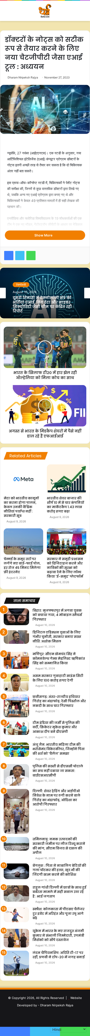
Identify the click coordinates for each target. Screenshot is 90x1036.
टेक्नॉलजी (21, 287)
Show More (43, 235)
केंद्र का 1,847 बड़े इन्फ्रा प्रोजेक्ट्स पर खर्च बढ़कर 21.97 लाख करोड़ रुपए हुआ (43, 305)
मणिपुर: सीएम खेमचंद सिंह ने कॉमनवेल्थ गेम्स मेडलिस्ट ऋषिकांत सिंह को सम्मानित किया (59, 658)
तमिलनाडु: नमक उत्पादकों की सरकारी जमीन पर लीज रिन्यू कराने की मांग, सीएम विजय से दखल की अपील (59, 846)
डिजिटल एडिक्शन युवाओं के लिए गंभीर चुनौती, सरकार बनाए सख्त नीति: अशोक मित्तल (57, 637)
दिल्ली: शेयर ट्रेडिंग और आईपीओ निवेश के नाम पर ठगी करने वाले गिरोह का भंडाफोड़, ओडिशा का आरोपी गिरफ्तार (56, 798)
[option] (45, 293)
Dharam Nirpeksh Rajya (23, 77)
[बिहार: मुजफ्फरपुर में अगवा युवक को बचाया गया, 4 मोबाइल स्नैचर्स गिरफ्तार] (16, 616)
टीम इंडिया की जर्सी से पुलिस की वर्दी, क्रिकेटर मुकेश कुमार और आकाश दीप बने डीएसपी (56, 727)
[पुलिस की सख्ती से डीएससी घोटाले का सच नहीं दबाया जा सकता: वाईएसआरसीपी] (16, 775)
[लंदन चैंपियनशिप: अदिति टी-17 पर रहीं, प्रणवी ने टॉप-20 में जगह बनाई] (16, 963)
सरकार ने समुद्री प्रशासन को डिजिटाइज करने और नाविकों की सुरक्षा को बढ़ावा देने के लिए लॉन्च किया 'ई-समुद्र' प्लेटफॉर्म (65, 568)
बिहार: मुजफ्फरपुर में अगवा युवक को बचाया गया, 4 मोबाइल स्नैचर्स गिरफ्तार (57, 615)
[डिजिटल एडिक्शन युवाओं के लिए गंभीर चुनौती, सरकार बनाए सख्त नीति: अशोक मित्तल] (16, 637)
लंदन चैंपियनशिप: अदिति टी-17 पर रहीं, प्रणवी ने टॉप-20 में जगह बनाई (59, 955)
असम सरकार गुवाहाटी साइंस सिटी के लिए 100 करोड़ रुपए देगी (58, 678)
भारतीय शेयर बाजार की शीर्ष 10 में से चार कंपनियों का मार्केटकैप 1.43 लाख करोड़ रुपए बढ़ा (65, 505)
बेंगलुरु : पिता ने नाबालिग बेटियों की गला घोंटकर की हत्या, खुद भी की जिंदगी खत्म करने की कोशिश (59, 870)
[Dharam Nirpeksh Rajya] (45, 11)
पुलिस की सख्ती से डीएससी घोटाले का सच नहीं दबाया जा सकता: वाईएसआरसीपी (58, 770)
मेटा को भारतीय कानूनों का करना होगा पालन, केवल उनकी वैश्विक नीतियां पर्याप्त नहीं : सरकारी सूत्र (21, 507)
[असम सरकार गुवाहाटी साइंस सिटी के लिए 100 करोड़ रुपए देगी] (16, 682)
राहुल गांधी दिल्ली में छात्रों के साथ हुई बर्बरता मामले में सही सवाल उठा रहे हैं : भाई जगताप (59, 892)
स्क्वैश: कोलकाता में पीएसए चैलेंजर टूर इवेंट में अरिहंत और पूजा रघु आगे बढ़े (58, 913)
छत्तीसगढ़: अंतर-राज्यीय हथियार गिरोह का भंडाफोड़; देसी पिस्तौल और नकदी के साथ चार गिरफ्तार (59, 701)
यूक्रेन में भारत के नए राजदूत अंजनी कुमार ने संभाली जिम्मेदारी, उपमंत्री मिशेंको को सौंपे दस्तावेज (58, 935)
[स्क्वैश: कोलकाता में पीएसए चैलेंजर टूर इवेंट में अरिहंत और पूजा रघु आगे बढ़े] (16, 914)
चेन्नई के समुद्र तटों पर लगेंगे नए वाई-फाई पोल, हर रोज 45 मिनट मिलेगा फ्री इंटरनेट (22, 565)
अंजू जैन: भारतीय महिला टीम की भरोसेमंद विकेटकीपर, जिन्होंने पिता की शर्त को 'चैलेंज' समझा (59, 749)
